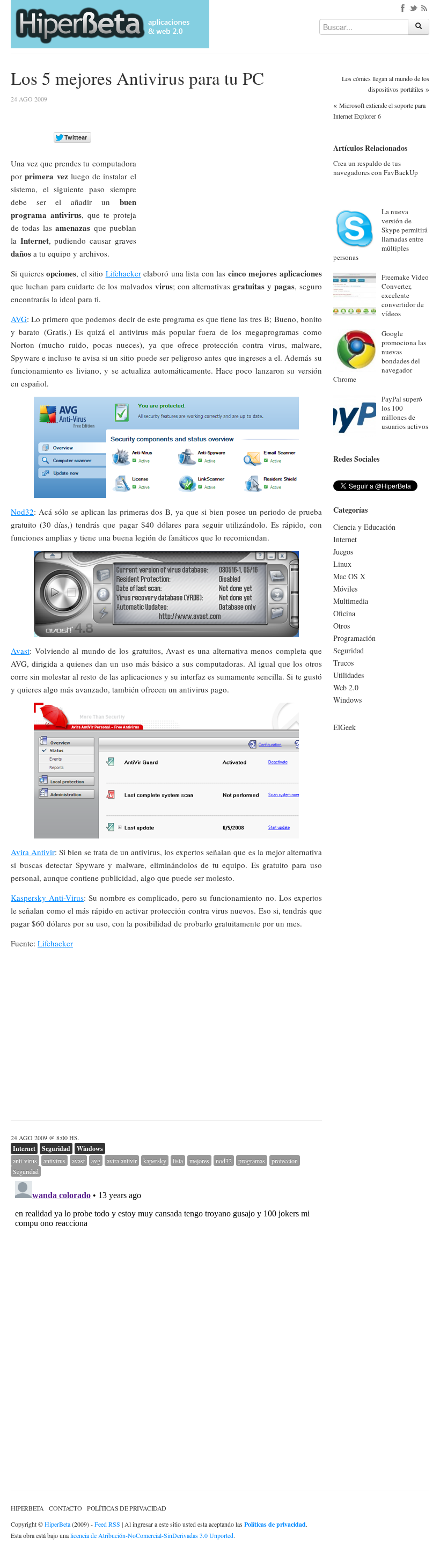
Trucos (343, 663)
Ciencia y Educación (364, 527)
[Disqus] (166, 1311)
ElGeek (344, 727)
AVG (19, 318)
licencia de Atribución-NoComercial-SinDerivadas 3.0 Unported (151, 1535)
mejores (199, 1160)
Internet (24, 1148)
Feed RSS (107, 1524)
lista (178, 1160)
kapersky (154, 1160)
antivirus (54, 1160)
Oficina (344, 613)
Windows (90, 1148)
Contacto (65, 1508)
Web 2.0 (345, 687)
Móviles (345, 589)
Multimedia (350, 601)
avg (95, 1160)
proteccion (285, 1160)
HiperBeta (27, 1508)
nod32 (224, 1160)
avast (78, 1160)
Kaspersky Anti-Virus (47, 897)
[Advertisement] (232, 171)
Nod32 (22, 511)
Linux (342, 564)
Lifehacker (123, 273)
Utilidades (348, 675)
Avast (20, 650)
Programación (354, 638)
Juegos (343, 551)
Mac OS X (349, 576)
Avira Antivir (33, 852)
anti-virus (25, 1160)
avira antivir (122, 1160)
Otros (341, 626)
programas (251, 1160)
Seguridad (56, 1148)
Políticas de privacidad (126, 1508)
